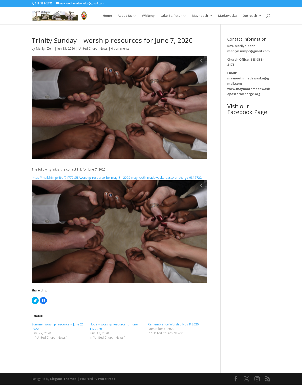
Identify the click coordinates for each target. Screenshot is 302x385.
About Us (125, 16)
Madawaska (227, 16)
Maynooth (200, 16)
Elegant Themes (63, 379)
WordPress (106, 379)
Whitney (148, 16)
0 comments (120, 48)
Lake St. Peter (171, 16)
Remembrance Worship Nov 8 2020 (173, 324)
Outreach (250, 16)
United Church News (93, 48)
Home (107, 16)
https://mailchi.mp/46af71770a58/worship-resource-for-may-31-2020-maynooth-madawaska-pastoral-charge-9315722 (117, 177)
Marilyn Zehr (45, 48)
